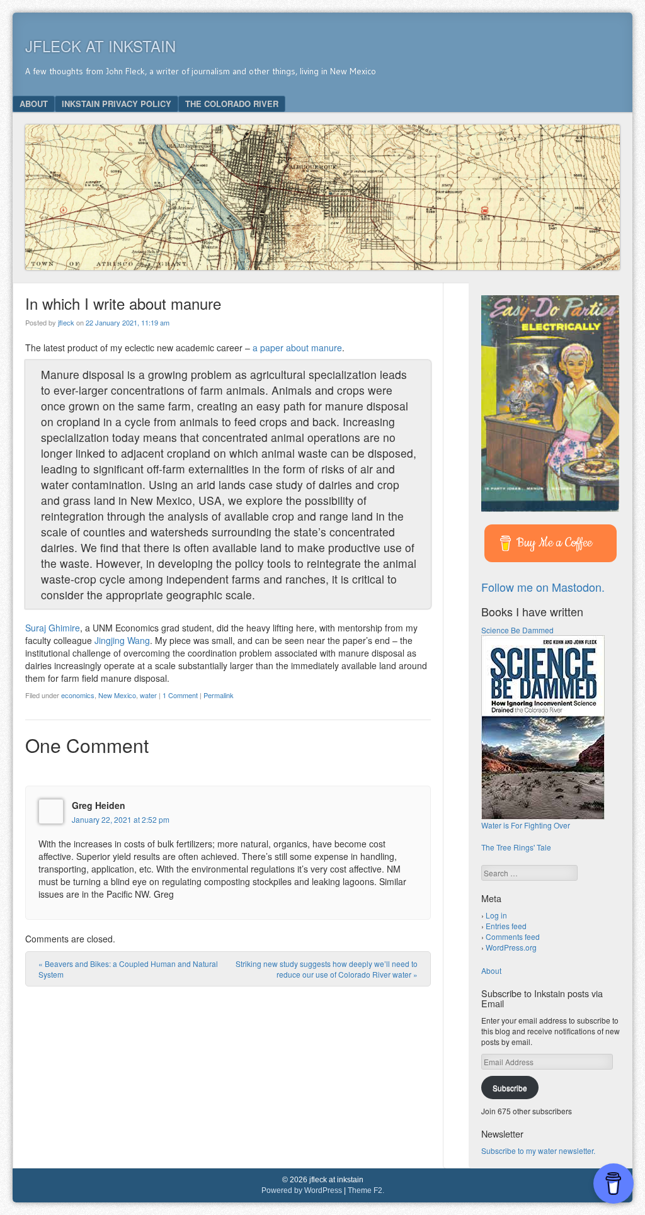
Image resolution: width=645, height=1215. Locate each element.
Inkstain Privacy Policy (116, 104)
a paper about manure (297, 347)
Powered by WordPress (301, 1190)
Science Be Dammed (517, 629)
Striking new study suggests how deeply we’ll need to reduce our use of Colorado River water (327, 969)
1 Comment (180, 695)
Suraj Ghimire (52, 627)
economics (77, 695)
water (148, 695)
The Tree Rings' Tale (516, 847)
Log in (496, 915)
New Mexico (117, 695)
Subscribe (510, 1087)
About (34, 104)
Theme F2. (366, 1190)
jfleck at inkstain (100, 46)
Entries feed (506, 925)
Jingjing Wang (122, 640)
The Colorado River (231, 104)
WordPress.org (511, 947)
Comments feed (513, 936)
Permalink (218, 695)
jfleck (66, 322)
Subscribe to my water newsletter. (538, 1150)
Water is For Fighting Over (525, 825)
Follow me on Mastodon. (543, 587)
